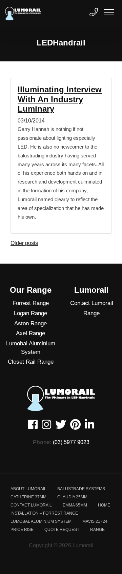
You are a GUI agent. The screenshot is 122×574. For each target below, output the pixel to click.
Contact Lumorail (91, 303)
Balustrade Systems (81, 488)
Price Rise (22, 529)
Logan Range (30, 313)
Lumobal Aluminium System (30, 347)
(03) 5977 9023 (71, 442)
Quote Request (61, 529)
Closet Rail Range (31, 362)
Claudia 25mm (72, 497)
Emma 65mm (75, 505)
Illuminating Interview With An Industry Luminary (60, 99)
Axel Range (30, 333)
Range (91, 313)
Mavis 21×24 (94, 521)
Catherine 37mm (28, 497)
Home (104, 505)
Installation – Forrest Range (44, 513)
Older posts (24, 243)
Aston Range (30, 323)
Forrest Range (31, 303)
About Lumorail (28, 488)
